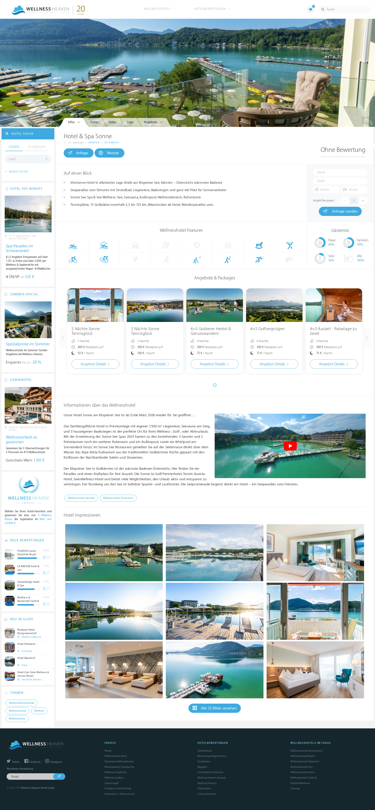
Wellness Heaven (207, 783)
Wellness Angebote (115, 772)
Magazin (202, 767)
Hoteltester (203, 761)
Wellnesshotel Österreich (118, 498)
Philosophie (204, 788)
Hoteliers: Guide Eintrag (117, 788)
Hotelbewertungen (210, 9)
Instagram (56, 762)
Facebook (34, 762)
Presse (107, 750)
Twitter (15, 762)
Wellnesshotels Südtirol (303, 777)
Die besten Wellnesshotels (119, 761)
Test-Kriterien (204, 750)
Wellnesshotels (158, 9)
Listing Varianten (206, 794)
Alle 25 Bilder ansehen (219, 708)
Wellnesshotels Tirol (301, 767)
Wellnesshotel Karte (115, 756)
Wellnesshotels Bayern (302, 756)
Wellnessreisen (17, 718)
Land (12, 159)
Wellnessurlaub (17, 710)
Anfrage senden (344, 211)
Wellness (39, 710)
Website (113, 153)
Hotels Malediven (300, 783)
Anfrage (82, 153)
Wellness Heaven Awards (211, 777)
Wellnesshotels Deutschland (306, 750)
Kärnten (94, 142)
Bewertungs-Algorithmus (211, 756)
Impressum (110, 794)
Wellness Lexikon (114, 777)
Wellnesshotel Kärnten (81, 498)
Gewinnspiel (111, 783)
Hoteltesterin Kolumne (210, 772)
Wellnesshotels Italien (302, 772)
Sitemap (295, 788)
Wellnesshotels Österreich (305, 761)
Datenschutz (127, 794)
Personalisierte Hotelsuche (119, 767)
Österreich (112, 142)
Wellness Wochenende (21, 703)
